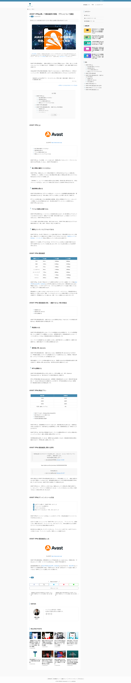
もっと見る (54, 114)
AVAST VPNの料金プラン (91, 83)
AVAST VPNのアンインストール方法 (93, 87)
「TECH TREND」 (34, 53)
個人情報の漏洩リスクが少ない (45, 97)
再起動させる (42, 108)
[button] (34, 584)
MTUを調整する (42, 112)
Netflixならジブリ (71, 236)
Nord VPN (44, 565)
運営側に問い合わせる (43, 110)
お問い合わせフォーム (62, 56)
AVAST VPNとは (40, 96)
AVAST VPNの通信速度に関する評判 (93, 85)
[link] (46, 614)
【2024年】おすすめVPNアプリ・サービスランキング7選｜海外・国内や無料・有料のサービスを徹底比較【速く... (53, 78)
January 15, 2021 (60, 460)
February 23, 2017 (61, 473)
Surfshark (43, 284)
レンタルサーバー (91, 18)
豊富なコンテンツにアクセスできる (46, 102)
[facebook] (49, 614)
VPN (32, 16)
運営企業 (50, 678)
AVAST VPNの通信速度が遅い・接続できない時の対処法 (50, 107)
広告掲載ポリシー (56, 678)
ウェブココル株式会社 (42, 56)
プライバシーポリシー (72, 678)
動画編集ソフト (90, 21)
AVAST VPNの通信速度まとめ (92, 89)
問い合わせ (81, 678)
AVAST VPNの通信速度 (42, 105)
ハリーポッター (39, 238)
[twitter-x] (51, 614)
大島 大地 (36, 617)
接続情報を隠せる (42, 99)
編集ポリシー (64, 678)
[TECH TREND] (30, 5)
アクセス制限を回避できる (44, 101)
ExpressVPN (37, 284)
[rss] (101, 1)
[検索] (103, 1)
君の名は (33, 238)
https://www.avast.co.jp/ (56, 142)
